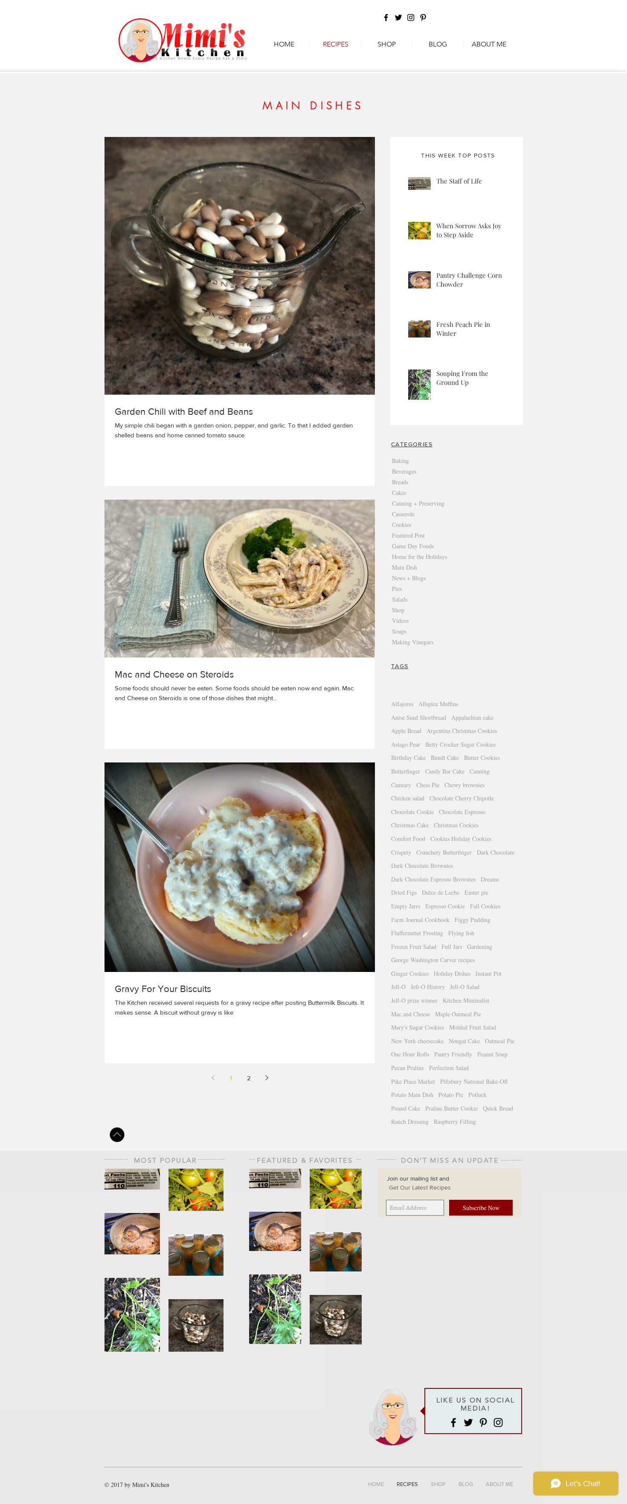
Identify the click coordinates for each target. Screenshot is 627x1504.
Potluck (477, 1095)
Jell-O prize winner (414, 1000)
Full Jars (451, 947)
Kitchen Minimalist (466, 1000)
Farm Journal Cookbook (420, 920)
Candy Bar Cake (444, 771)
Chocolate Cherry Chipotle (462, 798)
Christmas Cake (410, 825)
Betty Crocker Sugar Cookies (460, 744)
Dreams (490, 879)
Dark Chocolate (495, 852)
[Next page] (266, 1077)
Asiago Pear (405, 744)
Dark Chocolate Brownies (422, 865)
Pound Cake (405, 1108)
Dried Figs (404, 892)
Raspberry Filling (455, 1121)
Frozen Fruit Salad (413, 947)
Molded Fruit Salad (472, 1027)
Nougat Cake (464, 1041)
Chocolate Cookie (412, 812)
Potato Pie (450, 1095)
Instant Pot (489, 973)
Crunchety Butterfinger (444, 852)
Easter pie (476, 892)
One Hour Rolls (410, 1054)
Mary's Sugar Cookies (417, 1027)
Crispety (401, 852)
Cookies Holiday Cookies (460, 839)
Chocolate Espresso (462, 812)
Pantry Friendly (453, 1054)
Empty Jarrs (405, 906)
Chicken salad (407, 798)
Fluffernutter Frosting (417, 933)
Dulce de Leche (440, 892)
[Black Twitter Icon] (398, 17)
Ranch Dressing (410, 1121)
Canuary (401, 785)
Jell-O (398, 987)
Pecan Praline (407, 1068)
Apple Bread (406, 731)
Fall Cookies (485, 906)
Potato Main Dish (412, 1095)
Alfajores (402, 704)
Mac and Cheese (410, 1014)
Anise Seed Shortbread (418, 717)
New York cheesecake (417, 1041)
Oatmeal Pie (499, 1041)
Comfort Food (408, 839)
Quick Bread (498, 1108)
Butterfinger (405, 771)
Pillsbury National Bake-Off (474, 1081)
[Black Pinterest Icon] (423, 17)
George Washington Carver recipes (433, 960)
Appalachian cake (472, 717)
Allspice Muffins (438, 704)
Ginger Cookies (410, 973)
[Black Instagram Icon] (410, 17)
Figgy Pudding (473, 920)
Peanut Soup (492, 1054)
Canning (480, 771)
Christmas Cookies (456, 825)
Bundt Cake (445, 757)
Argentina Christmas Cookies (462, 731)
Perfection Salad (449, 1068)
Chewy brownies (464, 785)
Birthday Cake (408, 757)
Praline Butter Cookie (451, 1108)
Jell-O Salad (464, 987)
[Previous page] (213, 1077)
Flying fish (461, 933)
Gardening (479, 947)
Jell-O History (428, 987)
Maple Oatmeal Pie (458, 1014)
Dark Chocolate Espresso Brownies (433, 879)
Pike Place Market (413, 1081)
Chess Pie (427, 785)
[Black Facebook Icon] (386, 17)
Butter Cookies (482, 757)
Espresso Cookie (445, 906)
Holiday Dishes (452, 973)
